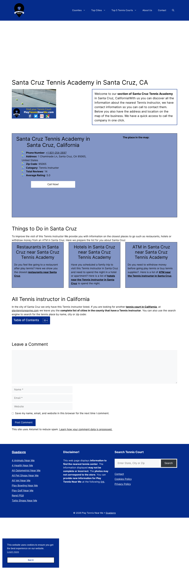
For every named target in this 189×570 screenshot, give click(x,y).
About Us (147, 10)
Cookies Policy (123, 479)
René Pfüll (18, 495)
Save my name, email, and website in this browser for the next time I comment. (62, 413)
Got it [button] (31, 560)
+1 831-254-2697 (56, 152)
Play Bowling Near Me (25, 485)
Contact (162, 10)
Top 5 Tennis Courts (122, 10)
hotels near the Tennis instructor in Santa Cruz (93, 279)
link (102, 481)
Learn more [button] (13, 552)
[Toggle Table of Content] (43, 320)
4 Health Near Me (22, 465)
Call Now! (53, 184)
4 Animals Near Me (23, 460)
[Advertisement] (94, 42)
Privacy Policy (123, 484)
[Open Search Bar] (173, 10)
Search (168, 463)
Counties (77, 10)
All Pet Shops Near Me (25, 475)
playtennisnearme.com (25, 310)
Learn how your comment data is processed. (85, 429)
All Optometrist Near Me (26, 470)
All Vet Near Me (21, 480)
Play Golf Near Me (22, 490)
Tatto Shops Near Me (24, 500)
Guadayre (19, 452)
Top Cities (96, 10)
